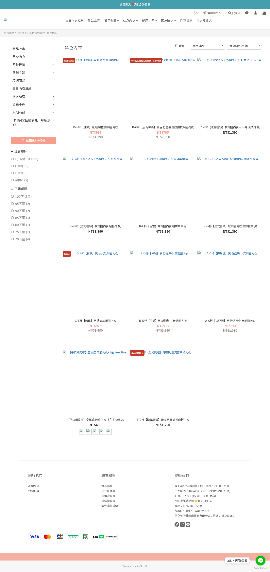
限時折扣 (110, 20)
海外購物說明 (109, 506)
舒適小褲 (148, 20)
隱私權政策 (108, 501)
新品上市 (94, 20)
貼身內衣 (129, 20)
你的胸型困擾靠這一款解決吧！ (31, 122)
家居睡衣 (167, 20)
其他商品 (18, 112)
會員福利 (106, 486)
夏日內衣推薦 (74, 20)
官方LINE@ (205, 501)
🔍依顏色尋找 (37, 33)
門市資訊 (186, 20)
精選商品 (18, 80)
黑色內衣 (52, 33)
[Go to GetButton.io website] (260, 568)
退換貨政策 (108, 496)
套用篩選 (35, 140)
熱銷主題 (18, 72)
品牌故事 (33, 486)
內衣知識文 (204, 20)
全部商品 (9, 33)
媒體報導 (33, 491)
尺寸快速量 (108, 491)
